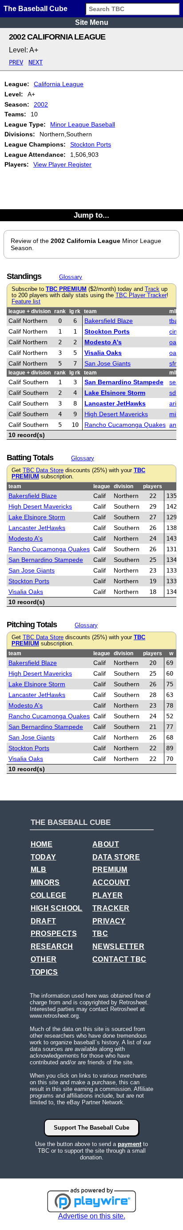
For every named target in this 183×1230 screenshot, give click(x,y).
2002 (41, 104)
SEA (174, 382)
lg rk (74, 311)
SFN (173, 363)
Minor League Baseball (82, 124)
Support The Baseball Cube (91, 1127)
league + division (29, 311)
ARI (172, 403)
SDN (174, 392)
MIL (173, 414)
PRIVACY (109, 921)
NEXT (35, 62)
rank (60, 311)
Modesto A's (103, 342)
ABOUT (105, 844)
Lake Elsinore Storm (114, 392)
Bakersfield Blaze (108, 320)
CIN (173, 331)
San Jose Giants (107, 363)
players (152, 486)
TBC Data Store (43, 470)
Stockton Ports (90, 144)
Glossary (70, 277)
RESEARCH (52, 946)
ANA (174, 424)
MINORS (45, 882)
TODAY (43, 857)
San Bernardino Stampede (123, 382)
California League (59, 84)
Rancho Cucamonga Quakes (125, 424)
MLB (39, 869)
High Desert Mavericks (116, 414)
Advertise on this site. (91, 1216)
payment (129, 1144)
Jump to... (91, 215)
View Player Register (62, 164)
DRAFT (43, 921)
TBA (173, 320)
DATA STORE (116, 857)
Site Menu (91, 22)
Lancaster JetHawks (115, 403)
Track (152, 289)
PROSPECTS (54, 933)
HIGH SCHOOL (57, 908)
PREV (16, 62)
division (123, 486)
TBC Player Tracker (141, 295)
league (101, 486)
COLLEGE (49, 895)
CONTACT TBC (119, 959)
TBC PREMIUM (66, 289)
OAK (174, 342)
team (90, 311)
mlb (174, 311)
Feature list (26, 302)
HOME (42, 844)
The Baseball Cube (36, 8)
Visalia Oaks (103, 352)
